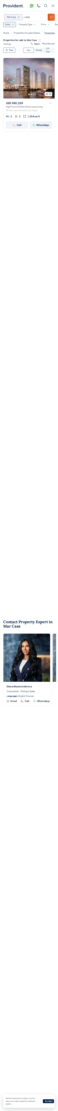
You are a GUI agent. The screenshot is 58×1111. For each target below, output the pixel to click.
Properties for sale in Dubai (27, 33)
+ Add (27, 17)
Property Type (25, 24)
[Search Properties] (46, 6)
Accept (49, 1101)
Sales (7, 24)
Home (6, 33)
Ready (39, 50)
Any (28, 50)
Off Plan (48, 50)
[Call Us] (39, 6)
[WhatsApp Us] (32, 6)
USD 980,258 (14, 103)
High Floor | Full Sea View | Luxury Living (24, 107)
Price (43, 24)
